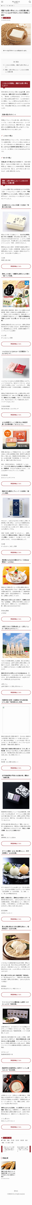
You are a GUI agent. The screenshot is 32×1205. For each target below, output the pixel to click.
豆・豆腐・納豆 (6, 17)
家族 (8, 1140)
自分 (26, 1140)
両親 (4, 1140)
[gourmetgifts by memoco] (16, 2)
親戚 (3, 1142)
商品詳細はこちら (16, 266)
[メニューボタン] (2, 2)
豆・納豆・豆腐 (9, 1142)
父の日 (17, 1140)
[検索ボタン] (30, 2)
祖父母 (22, 1140)
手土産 (12, 1140)
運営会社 (16, 1190)
